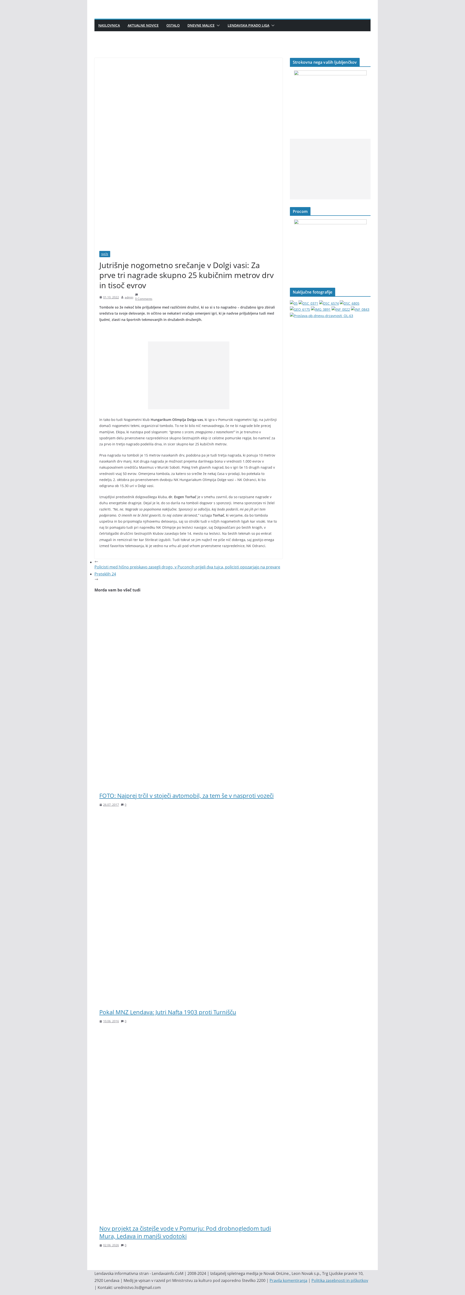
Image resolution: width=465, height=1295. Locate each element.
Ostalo (173, 25)
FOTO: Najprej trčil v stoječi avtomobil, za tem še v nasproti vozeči (186, 795)
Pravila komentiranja (288, 1280)
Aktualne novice (143, 25)
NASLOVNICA (109, 25)
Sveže (104, 254)
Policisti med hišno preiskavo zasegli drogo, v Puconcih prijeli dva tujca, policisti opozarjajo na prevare (187, 567)
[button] (217, 25)
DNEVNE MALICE (201, 25)
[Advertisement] (188, 375)
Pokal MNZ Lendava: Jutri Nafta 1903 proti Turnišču (167, 1012)
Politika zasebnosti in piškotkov (339, 1280)
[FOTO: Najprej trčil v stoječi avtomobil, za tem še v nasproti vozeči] (188, 602)
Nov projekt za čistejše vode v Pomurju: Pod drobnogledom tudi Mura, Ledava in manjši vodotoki (185, 1232)
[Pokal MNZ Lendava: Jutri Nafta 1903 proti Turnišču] (188, 818)
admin (129, 297)
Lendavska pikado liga (248, 25)
